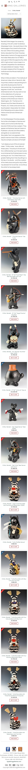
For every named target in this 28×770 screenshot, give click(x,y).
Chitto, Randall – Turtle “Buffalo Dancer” (14, 542)
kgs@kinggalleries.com (14, 761)
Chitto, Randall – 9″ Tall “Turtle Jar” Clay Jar (14, 390)
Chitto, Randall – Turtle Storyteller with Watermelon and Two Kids (14, 733)
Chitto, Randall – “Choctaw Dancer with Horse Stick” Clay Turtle (14, 198)
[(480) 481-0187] (12, 2)
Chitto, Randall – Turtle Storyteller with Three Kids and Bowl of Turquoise (14, 694)
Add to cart (14, 357)
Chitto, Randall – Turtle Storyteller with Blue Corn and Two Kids (14, 579)
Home (9, 10)
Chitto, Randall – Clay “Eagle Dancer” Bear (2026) (14, 427)
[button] (16, 2)
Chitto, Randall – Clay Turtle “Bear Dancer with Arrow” (14, 466)
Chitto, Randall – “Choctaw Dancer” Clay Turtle (14, 237)
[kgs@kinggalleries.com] (9, 2)
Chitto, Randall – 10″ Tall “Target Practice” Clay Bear (14, 314)
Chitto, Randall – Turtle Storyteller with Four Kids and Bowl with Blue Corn (14, 618)
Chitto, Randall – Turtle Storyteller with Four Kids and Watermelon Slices (14, 656)
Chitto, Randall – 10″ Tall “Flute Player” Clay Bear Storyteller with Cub (14, 275)
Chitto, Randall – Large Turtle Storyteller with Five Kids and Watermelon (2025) (14, 504)
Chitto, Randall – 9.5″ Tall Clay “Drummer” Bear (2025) (14, 352)
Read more (14, 204)
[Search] (14, 2)
